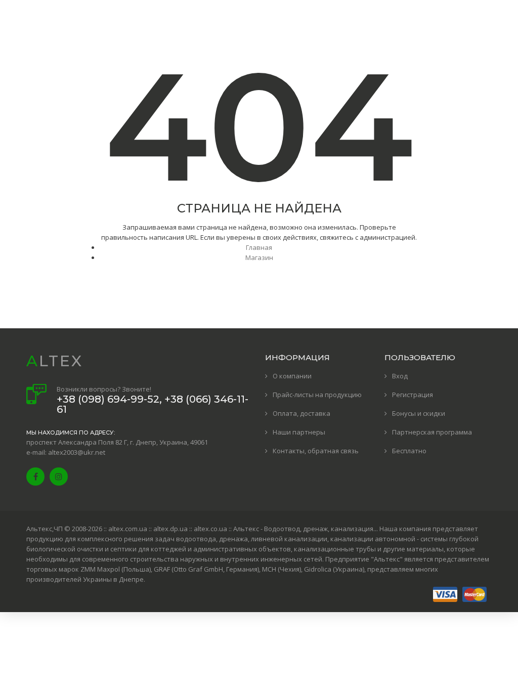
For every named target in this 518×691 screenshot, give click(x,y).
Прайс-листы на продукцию (317, 394)
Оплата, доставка (301, 413)
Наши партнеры (299, 432)
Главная (259, 247)
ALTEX (54, 361)
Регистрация (412, 394)
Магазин (259, 257)
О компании (292, 375)
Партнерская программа (432, 432)
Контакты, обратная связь (316, 450)
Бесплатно (409, 450)
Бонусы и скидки (418, 413)
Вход (400, 375)
